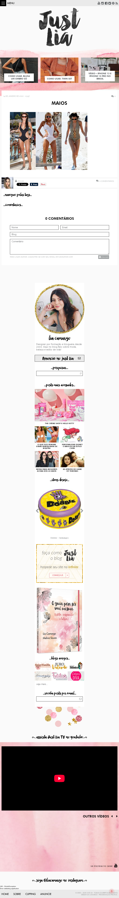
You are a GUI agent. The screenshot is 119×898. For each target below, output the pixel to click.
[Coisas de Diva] (76, 676)
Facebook (106, 3)
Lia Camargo (92, 895)
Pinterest (113, 3)
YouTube (99, 3)
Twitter (109, 3)
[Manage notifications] (111, 891)
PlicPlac (114, 895)
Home (5, 894)
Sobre (17, 894)
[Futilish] (59, 676)
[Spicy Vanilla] (43, 666)
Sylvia (21, 181)
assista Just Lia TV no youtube (59, 737)
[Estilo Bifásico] (76, 666)
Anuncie (45, 894)
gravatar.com (66, 257)
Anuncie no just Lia (57, 358)
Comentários (106, 181)
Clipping (30, 894)
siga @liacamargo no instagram (59, 880)
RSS (116, 3)
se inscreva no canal (101, 866)
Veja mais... (42, 684)
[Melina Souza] (43, 676)
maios (59, 103)
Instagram (102, 3)
